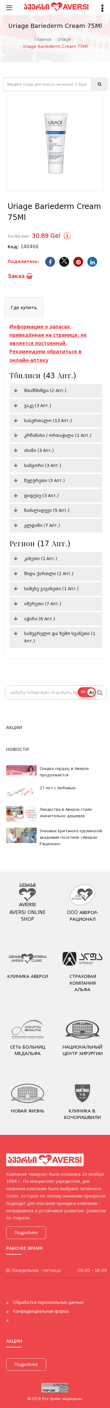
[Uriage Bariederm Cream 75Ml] (56, 143)
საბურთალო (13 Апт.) (48, 420)
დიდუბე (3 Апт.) (41, 495)
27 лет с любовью (58, 788)
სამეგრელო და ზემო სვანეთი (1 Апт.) (59, 637)
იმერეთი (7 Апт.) (42, 603)
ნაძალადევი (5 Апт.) (46, 510)
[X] (64, 262)
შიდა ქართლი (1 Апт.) (48, 573)
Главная (42, 39)
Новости (17, 749)
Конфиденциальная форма (40, 1311)
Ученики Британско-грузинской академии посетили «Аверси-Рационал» (71, 837)
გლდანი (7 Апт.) (42, 525)
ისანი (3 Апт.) (39, 450)
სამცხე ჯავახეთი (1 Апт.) (51, 588)
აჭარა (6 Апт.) (39, 618)
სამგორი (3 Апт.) (42, 465)
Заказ (17, 276)
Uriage (64, 39)
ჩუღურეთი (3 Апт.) (44, 480)
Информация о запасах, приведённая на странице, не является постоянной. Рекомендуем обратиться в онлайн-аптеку (48, 343)
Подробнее (26, 1232)
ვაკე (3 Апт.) (37, 405)
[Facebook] (50, 262)
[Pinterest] (78, 262)
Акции (14, 727)
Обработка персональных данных (47, 1302)
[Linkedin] (92, 262)
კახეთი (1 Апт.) (40, 558)
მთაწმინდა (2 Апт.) (45, 390)
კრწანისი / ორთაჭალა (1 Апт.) (57, 435)
